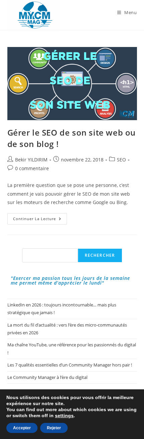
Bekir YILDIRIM (31, 159)
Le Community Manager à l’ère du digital (47, 377)
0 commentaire (32, 168)
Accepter (22, 428)
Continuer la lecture (40, 220)
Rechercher (100, 255)
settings (64, 415)
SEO (121, 159)
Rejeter (54, 428)
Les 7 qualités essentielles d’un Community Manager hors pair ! (69, 365)
